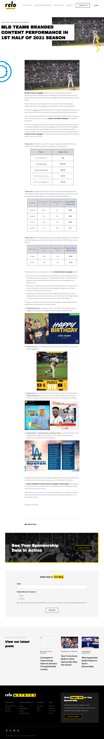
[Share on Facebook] (6, 67)
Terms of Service (32, 735)
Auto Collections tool (40, 492)
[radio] (52, 595)
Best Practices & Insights (20, 22)
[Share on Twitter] (6, 64)
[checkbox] (52, 597)
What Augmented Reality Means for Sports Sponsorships (90, 662)
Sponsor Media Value (41, 170)
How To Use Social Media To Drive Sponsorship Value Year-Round (69, 660)
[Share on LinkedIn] (6, 71)
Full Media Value (41, 164)
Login (96, 5)
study (35, 110)
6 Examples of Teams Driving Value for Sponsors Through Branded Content (48, 663)
